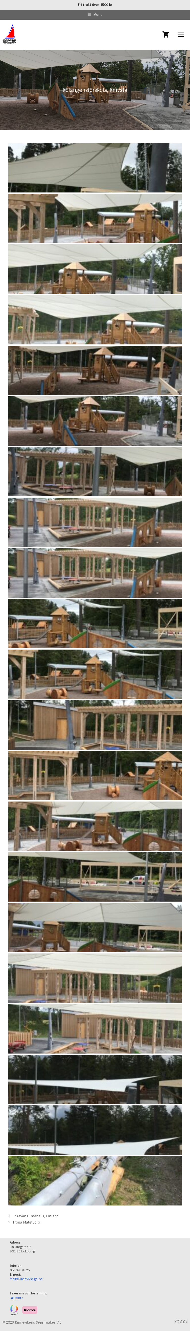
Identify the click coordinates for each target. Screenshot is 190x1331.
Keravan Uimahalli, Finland (36, 1216)
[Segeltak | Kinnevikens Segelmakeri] (9, 35)
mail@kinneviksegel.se (26, 1279)
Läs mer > (17, 1298)
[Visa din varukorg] (165, 35)
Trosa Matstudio (26, 1222)
